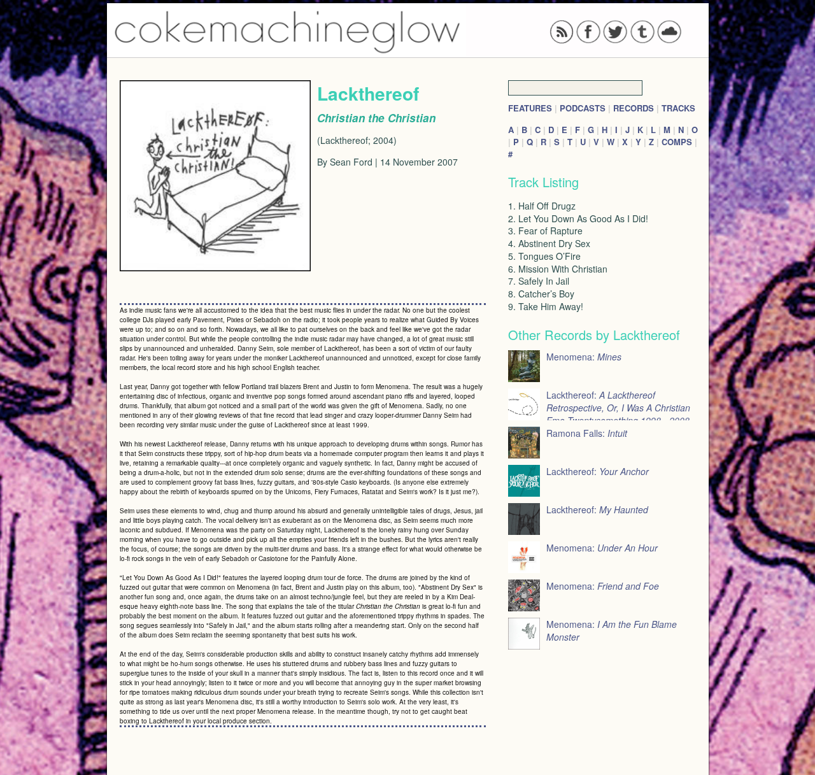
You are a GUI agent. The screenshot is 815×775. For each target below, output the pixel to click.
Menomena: (583, 356)
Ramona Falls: (586, 433)
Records (633, 108)
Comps (677, 142)
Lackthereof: (597, 471)
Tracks (678, 108)
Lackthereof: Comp (618, 413)
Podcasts (583, 108)
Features (530, 108)
